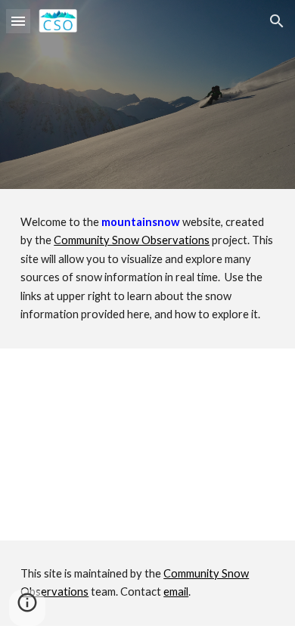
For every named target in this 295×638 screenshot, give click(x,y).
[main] (147, 268)
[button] (18, 21)
